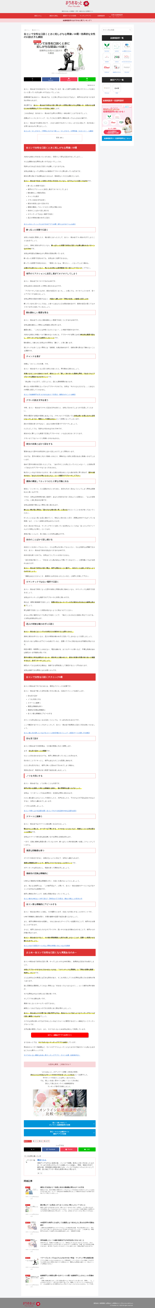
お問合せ (108, 1303)
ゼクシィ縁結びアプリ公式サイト (60, 1035)
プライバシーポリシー (127, 1303)
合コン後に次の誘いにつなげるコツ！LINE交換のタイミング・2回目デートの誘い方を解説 (57, 733)
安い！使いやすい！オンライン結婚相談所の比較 (59, 1124)
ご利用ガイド (115, 1303)
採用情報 (102, 1303)
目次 (57, 137)
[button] (130, 30)
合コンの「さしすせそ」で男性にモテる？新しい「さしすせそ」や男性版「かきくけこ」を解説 (58, 131)
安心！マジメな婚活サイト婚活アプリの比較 (59, 1133)
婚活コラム (28, 1141)
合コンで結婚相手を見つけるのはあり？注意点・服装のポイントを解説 (50, 394)
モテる (36, 1141)
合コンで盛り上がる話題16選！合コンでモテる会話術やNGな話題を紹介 (50, 811)
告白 (42, 1141)
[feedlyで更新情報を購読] (38, 1173)
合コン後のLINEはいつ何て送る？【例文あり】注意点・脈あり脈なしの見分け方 (53, 899)
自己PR (47, 1141)
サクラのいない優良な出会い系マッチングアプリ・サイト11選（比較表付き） (52, 1055)
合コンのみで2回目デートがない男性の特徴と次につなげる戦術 (47, 946)
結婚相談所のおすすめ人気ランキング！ (77, 20)
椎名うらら (41, 1160)
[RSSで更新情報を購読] (41, 1173)
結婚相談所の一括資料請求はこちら (117, 138)
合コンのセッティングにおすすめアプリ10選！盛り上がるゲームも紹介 (50, 224)
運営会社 (96, 1303)
